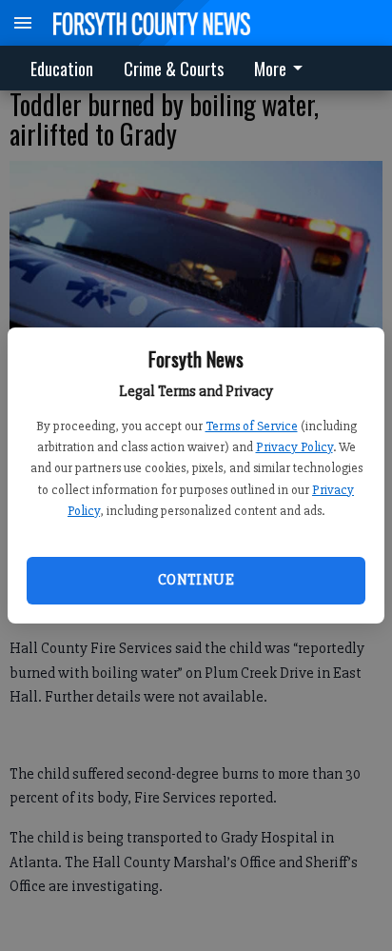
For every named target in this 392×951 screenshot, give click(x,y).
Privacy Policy (294, 447)
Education (61, 68)
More (270, 68)
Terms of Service (252, 426)
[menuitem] (283, 68)
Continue (196, 579)
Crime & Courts (174, 68)
